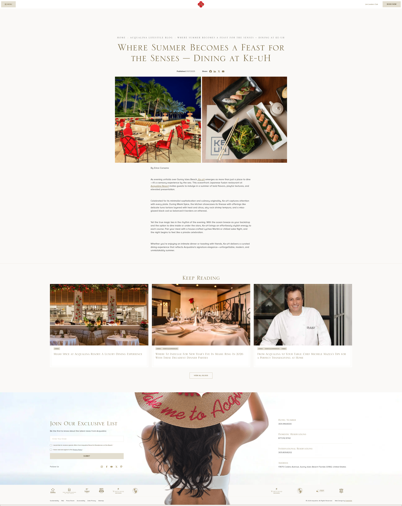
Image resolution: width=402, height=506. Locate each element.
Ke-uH (201, 179)
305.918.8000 (285, 423)
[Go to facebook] (106, 466)
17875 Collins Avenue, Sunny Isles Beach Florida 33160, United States (312, 466)
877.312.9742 (284, 438)
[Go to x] (116, 466)
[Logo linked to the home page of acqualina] (201, 4)
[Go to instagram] (101, 466)
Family (284, 349)
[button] (8, 4)
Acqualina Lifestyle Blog (151, 38)
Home (121, 38)
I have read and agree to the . (68, 449)
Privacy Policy (77, 449)
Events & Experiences (170, 349)
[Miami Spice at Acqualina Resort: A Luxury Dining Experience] (99, 325)
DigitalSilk (348, 501)
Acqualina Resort (160, 186)
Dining (56, 349)
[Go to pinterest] (121, 466)
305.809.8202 (285, 452)
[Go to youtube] (111, 466)
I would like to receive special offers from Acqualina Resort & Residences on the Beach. (83, 445)
